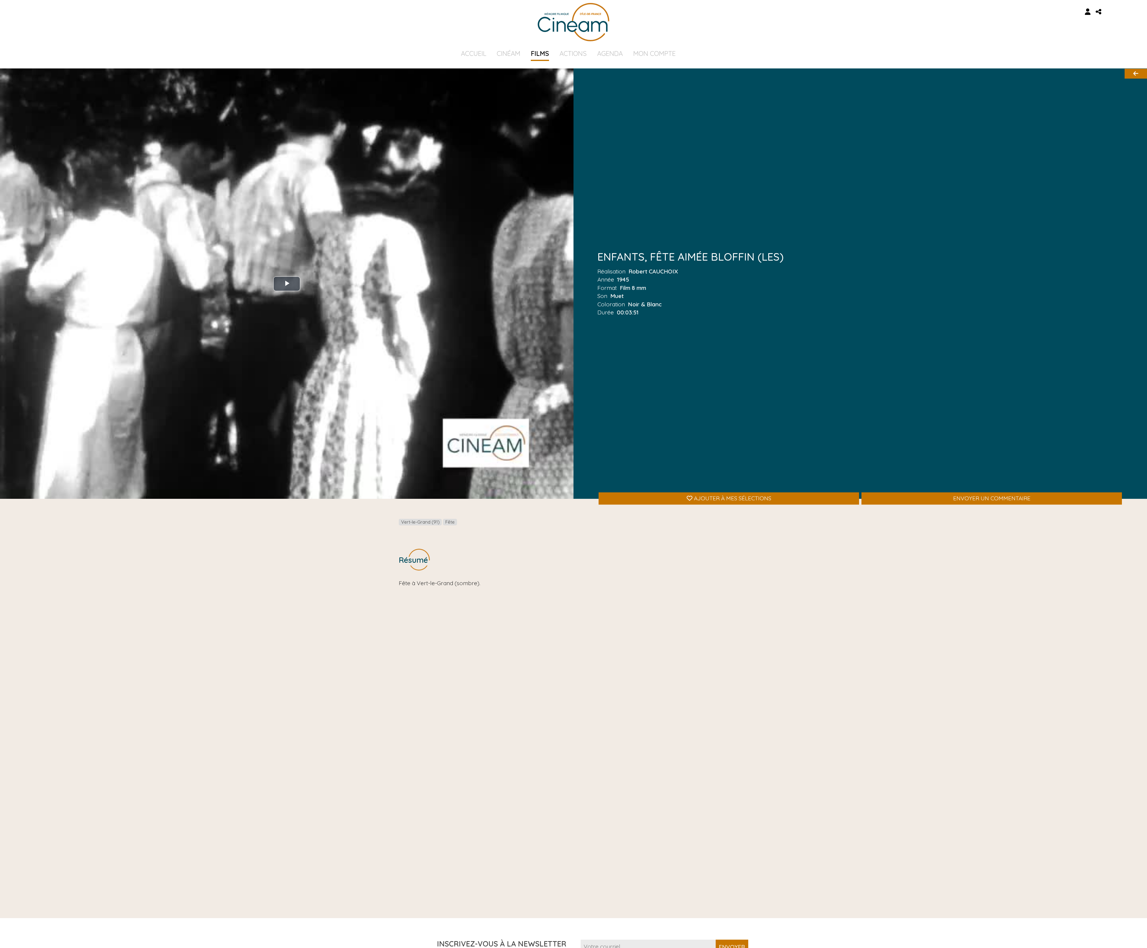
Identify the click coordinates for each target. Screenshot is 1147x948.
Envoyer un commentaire (992, 498)
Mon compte (654, 53)
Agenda (610, 53)
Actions (573, 53)
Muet (617, 295)
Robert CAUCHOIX (653, 271)
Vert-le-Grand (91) (420, 522)
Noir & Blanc (645, 304)
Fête (450, 522)
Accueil (473, 53)
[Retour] (1136, 74)
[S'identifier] (1087, 12)
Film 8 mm (633, 287)
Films (540, 53)
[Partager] (1098, 12)
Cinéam (508, 53)
